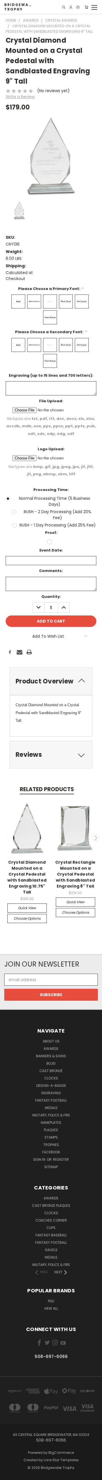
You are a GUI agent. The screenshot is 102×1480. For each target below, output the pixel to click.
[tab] (51, 681)
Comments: (51, 570)
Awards (51, 1048)
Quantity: (51, 596)
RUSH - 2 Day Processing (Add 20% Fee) (57, 515)
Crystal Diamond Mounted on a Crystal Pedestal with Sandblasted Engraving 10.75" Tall (26, 877)
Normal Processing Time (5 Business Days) (54, 501)
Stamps (51, 1137)
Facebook (51, 1152)
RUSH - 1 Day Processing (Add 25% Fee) (58, 525)
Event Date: (51, 550)
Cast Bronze (51, 1070)
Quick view (27, 907)
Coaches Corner (51, 1220)
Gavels (51, 1249)
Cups (51, 1227)
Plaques (51, 1129)
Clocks (51, 1078)
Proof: (51, 532)
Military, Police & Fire (51, 1115)
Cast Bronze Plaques (51, 1205)
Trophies (51, 1144)
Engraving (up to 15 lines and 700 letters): (51, 375)
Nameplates (51, 1122)
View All (51, 1308)
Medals (51, 1107)
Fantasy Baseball (51, 1235)
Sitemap (51, 1166)
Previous (6, 837)
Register (61, 1159)
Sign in (39, 1159)
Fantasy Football (51, 1100)
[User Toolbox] (70, 7)
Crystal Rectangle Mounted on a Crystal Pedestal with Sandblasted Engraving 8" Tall (75, 874)
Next (95, 837)
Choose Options (27, 918)
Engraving (51, 1093)
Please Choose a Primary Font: (51, 288)
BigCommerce (61, 1452)
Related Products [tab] (47, 789)
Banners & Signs (51, 1056)
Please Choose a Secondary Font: (51, 332)
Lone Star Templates (61, 1460)
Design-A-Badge (51, 1085)
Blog (51, 1063)
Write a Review (20, 97)
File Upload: (51, 401)
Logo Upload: (51, 449)
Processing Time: (51, 489)
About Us (51, 1041)
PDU (51, 1301)
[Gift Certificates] (77, 7)
